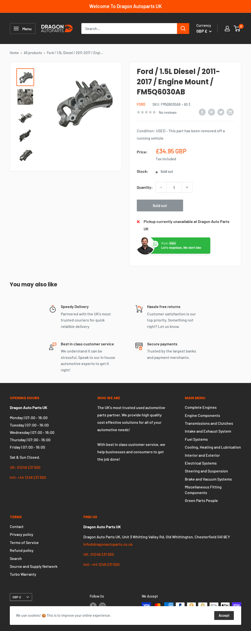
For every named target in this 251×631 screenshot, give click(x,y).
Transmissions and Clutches (209, 423)
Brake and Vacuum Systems (208, 479)
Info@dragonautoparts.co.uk (108, 544)
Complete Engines (201, 407)
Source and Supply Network (33, 566)
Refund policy (22, 550)
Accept (224, 615)
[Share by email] (230, 112)
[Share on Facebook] (202, 112)
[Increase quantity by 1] (187, 187)
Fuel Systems (196, 439)
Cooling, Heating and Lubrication (213, 447)
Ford (141, 104)
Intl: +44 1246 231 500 (28, 477)
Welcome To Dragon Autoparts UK (125, 6)
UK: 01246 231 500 (25, 467)
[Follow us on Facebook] (93, 605)
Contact (17, 526)
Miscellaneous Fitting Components (203, 489)
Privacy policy (21, 534)
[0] (237, 28)
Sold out (160, 205)
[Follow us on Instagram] (102, 605)
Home (14, 53)
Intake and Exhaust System (208, 431)
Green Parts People (201, 500)
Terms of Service (24, 542)
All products (33, 53)
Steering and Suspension (206, 471)
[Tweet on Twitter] (220, 112)
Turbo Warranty (23, 574)
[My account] (227, 28)
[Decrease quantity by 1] (161, 187)
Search (16, 558)
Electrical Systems (201, 463)
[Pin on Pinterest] (211, 112)
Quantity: (145, 187)
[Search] (183, 28)
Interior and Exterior (202, 455)
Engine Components (202, 415)
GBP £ (17, 597)
